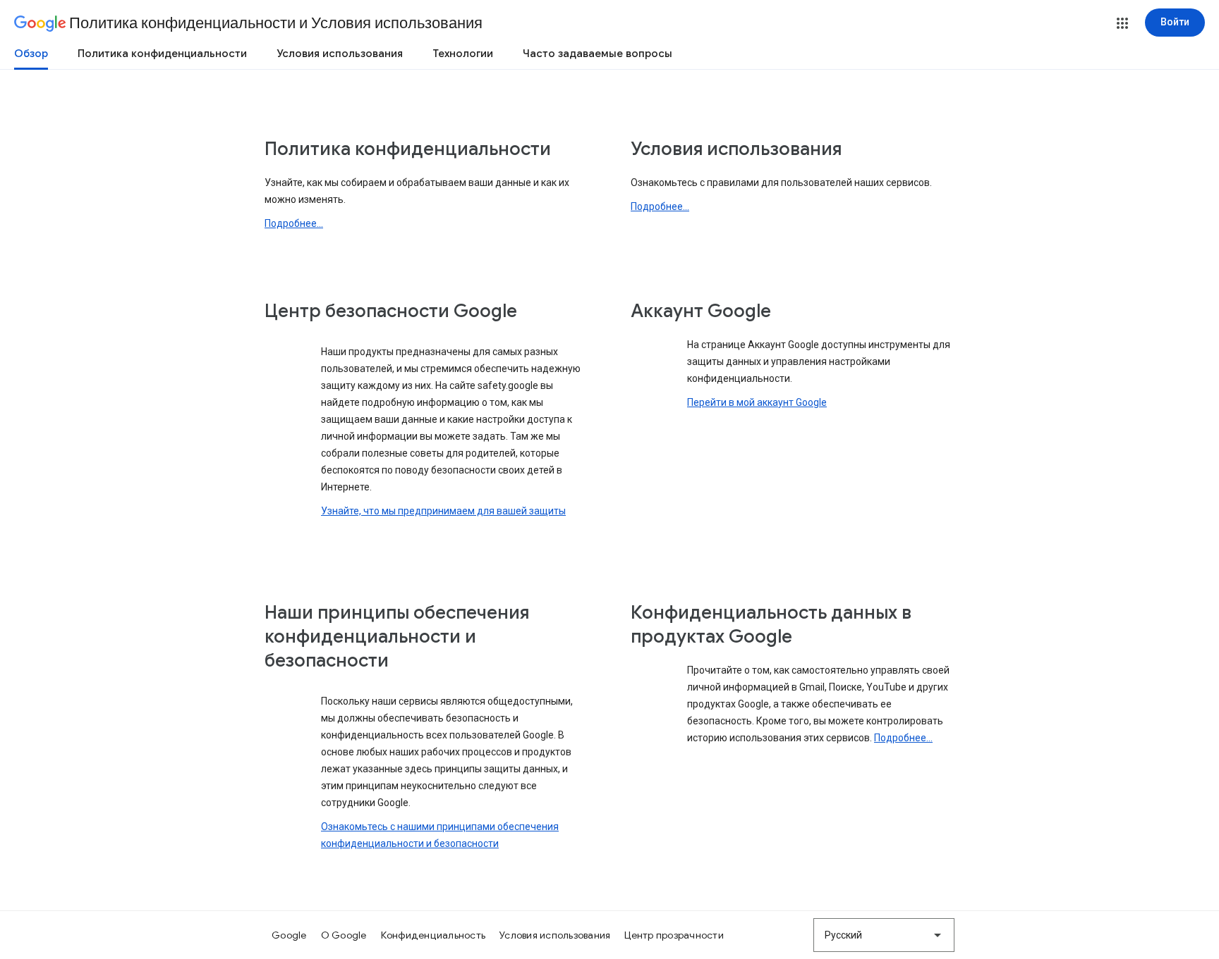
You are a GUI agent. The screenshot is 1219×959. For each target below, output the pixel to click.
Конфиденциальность (433, 935)
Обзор (31, 53)
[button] (1122, 23)
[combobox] (883, 935)
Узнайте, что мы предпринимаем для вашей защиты (443, 510)
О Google (344, 935)
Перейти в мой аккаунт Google (757, 402)
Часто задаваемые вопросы (597, 53)
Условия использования (340, 53)
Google (289, 935)
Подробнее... (294, 223)
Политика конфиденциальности (162, 53)
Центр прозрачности (674, 935)
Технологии (462, 53)
